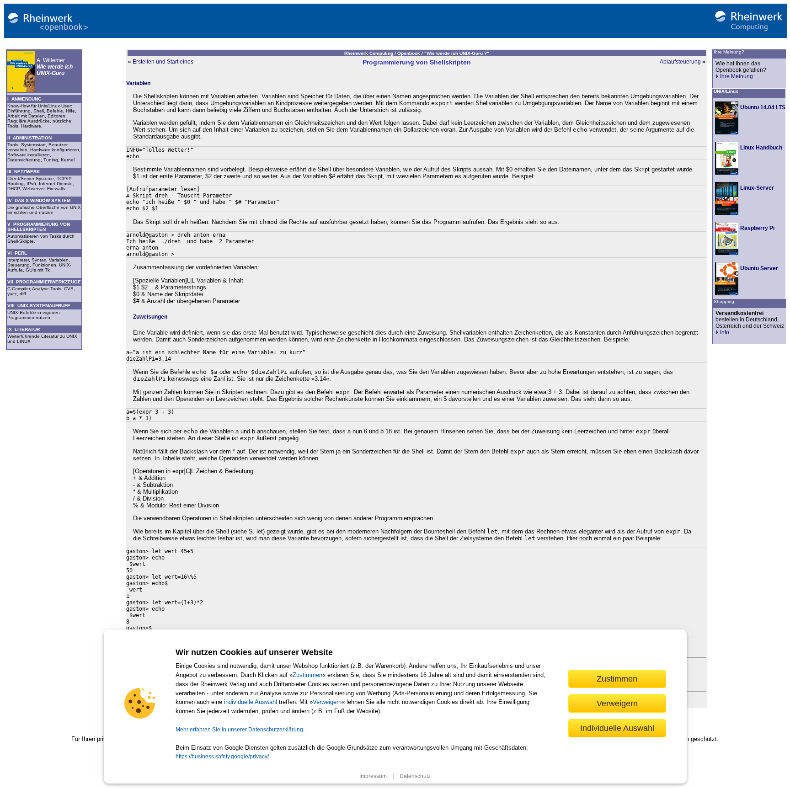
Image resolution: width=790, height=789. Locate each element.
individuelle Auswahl (250, 701)
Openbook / (410, 53)
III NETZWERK (23, 171)
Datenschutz (415, 776)
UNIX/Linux (726, 91)
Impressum (373, 776)
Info (724, 332)
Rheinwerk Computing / (370, 53)
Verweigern (327, 701)
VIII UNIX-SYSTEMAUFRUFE (38, 305)
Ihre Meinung (736, 76)
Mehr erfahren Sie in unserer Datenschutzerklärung (239, 729)
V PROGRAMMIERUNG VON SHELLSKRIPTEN (38, 227)
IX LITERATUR (23, 329)
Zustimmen (307, 675)
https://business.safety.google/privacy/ (222, 756)
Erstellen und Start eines (163, 62)
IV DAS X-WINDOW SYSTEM (38, 200)
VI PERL (17, 253)
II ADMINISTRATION (29, 137)
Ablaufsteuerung (680, 62)
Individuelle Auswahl (617, 728)
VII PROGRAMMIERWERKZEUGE (44, 281)
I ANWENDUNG (24, 98)
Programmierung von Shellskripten (417, 62)
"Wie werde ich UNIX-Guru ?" (456, 53)
